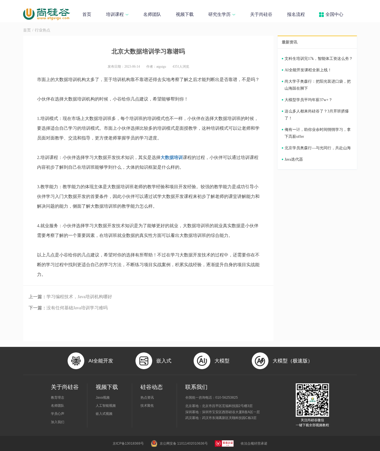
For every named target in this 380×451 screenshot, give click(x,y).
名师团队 (152, 14)
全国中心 (334, 14)
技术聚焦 (147, 406)
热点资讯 (147, 397)
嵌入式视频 (104, 414)
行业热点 (42, 30)
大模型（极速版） (293, 361)
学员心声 (57, 414)
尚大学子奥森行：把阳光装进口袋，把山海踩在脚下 (318, 84)
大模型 (222, 361)
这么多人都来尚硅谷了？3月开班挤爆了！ (317, 114)
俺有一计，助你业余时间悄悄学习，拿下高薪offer (318, 133)
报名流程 (296, 14)
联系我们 (196, 387)
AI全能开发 (100, 361)
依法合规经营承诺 (254, 443)
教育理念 (57, 397)
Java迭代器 (294, 159)
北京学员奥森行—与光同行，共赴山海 (318, 148)
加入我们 (57, 422)
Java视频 (103, 397)
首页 (86, 14)
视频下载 (185, 14)
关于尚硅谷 (261, 14)
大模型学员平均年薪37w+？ (308, 100)
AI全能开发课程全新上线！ (308, 70)
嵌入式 (163, 361)
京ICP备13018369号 (128, 443)
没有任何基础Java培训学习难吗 (68, 307)
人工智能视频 (106, 406)
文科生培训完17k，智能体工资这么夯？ (319, 59)
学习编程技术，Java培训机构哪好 (70, 296)
